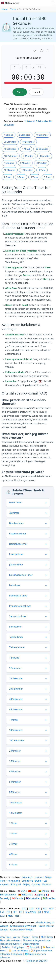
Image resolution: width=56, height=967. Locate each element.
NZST (18, 915)
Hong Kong (13, 880)
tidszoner (14, 908)
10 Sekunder (42, 134)
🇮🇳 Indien (43, 890)
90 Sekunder (42, 149)
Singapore (27, 880)
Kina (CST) (30, 912)
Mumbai (46, 884)
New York (27, 877)
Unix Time (5, 937)
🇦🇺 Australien (33, 898)
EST (8, 912)
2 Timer (7, 177)
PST (45, 908)
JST (39, 912)
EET (15, 912)
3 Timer (21, 177)
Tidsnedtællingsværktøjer (37, 940)
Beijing (26, 884)
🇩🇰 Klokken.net (10, 3)
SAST (2, 915)
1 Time (42, 170)
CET (38, 908)
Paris (2, 880)
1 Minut (26, 149)
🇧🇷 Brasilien (49, 898)
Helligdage (18, 947)
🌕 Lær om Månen (18, 950)
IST (20, 912)
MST (51, 908)
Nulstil (36, 92)
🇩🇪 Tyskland (24, 894)
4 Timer (34, 177)
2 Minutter (28, 156)
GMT (31, 908)
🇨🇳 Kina (32, 890)
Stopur (26, 937)
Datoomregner (31, 943)
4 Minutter (9, 163)
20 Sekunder (10, 141)
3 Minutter (45, 156)
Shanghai (16, 884)
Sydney (36, 884)
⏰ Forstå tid (33, 947)
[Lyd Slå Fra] (34, 50)
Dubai (38, 880)
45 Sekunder (10, 149)
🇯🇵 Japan (38, 894)
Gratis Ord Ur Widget (21, 929)
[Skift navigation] (53, 3)
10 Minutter (9, 170)
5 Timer (47, 177)
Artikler (6, 947)
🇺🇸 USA (21, 890)
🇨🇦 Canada (17, 898)
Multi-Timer (47, 937)
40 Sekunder (28, 141)
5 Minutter (25, 163)
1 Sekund (30, 121)
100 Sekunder (10, 156)
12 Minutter (27, 170)
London (39, 877)
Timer (13, 9)
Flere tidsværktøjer (10, 940)
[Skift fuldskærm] (48, 50)
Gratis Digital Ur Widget (23, 925)
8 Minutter (41, 163)
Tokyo (48, 877)
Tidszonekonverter (10, 943)
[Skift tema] (41, 50)
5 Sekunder (42, 121)
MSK (10, 915)
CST (2, 912)
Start (19, 92)
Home (4, 9)
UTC (24, 908)
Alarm (16, 937)
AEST (46, 912)
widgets (12, 922)
